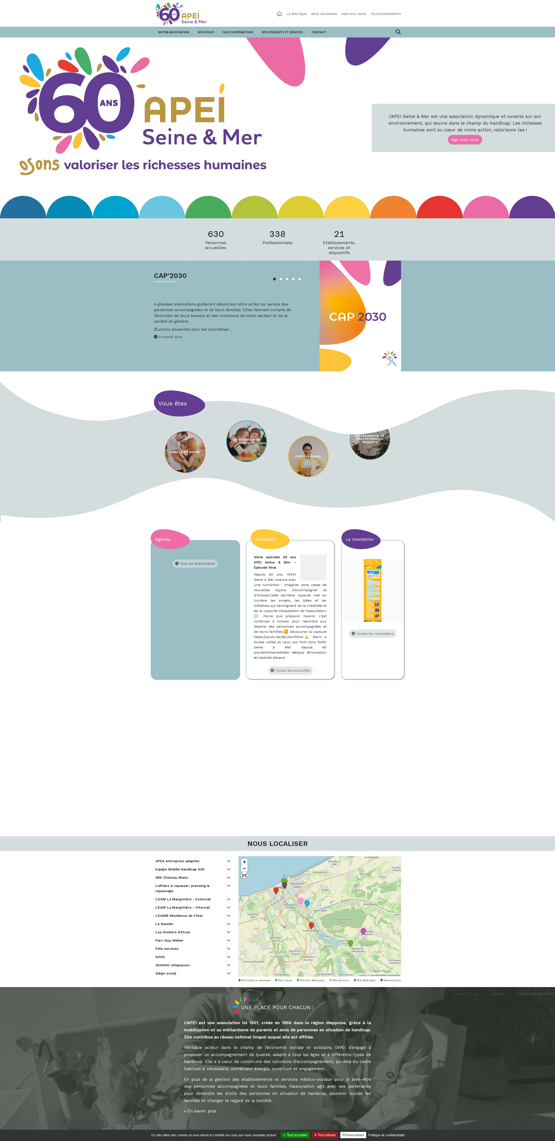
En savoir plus (170, 337)
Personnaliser (353, 1135)
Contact (319, 32)
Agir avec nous (353, 14)
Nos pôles (206, 32)
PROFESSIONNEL (308, 456)
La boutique (297, 14)
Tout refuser (326, 1135)
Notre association (173, 32)
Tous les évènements (197, 564)
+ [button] (244, 862)
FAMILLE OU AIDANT (185, 452)
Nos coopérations (238, 32)
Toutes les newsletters (374, 634)
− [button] (244, 868)
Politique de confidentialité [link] (386, 1135)
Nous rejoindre (324, 14)
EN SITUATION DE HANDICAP (246, 441)
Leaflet (362, 975)
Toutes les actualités (292, 670)
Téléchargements (386, 14)
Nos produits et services (282, 32)
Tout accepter (296, 1135)
